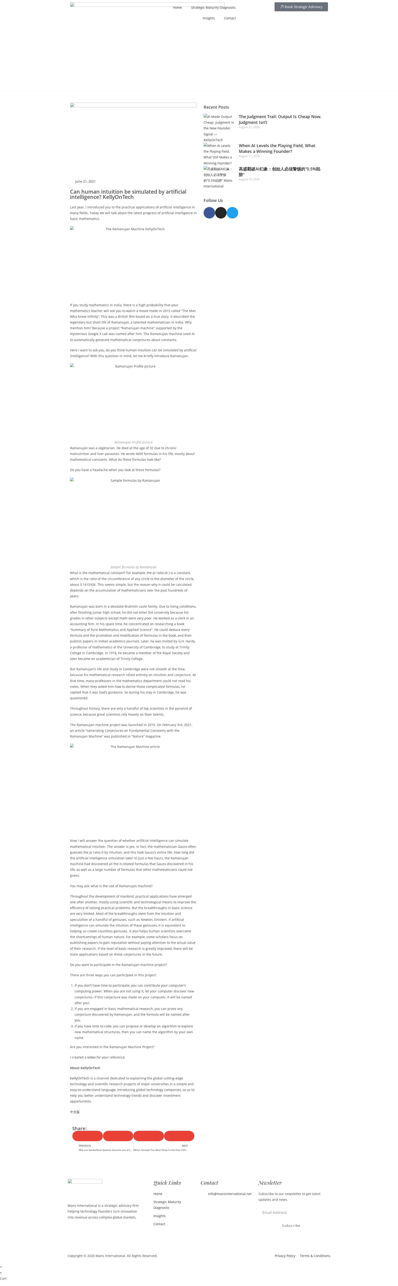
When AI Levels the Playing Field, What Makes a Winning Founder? (277, 148)
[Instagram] (221, 213)
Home (177, 7)
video (91, 1057)
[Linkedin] (205, 1205)
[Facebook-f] (209, 213)
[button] (87, 1136)
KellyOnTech (79, 1078)
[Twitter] (232, 213)
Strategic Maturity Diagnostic (213, 7)
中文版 (75, 1112)
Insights (209, 18)
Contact (230, 18)
